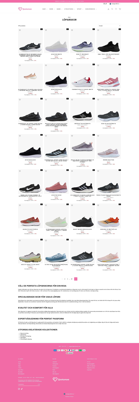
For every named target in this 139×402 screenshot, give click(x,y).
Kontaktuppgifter (91, 363)
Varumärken (90, 9)
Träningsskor (55, 363)
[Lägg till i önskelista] (20, 30)
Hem (69, 17)
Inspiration (89, 369)
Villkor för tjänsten (91, 365)
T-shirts (19, 367)
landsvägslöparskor (56, 290)
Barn (59, 9)
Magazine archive (91, 367)
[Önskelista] (116, 9)
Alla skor (54, 371)
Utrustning (69, 9)
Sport (79, 9)
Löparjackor (23, 334)
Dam (44, 9)
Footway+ (72, 396)
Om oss (88, 361)
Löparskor (55, 361)
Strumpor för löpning (25, 336)
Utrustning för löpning (26, 339)
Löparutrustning (24, 333)
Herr (51, 9)
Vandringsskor (56, 367)
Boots (54, 369)
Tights (19, 365)
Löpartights (23, 337)
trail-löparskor (75, 290)
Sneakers (55, 365)
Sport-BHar (20, 369)
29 (71, 279)
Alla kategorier (21, 373)
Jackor (19, 361)
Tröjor (19, 363)
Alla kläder (20, 371)
